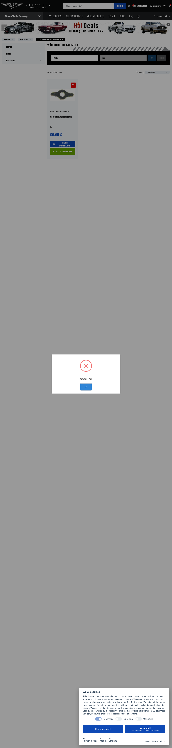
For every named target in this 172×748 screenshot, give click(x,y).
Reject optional (103, 729)
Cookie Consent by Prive (155, 741)
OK (86, 386)
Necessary (108, 719)
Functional (128, 719)
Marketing (148, 719)
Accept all (145, 729)
